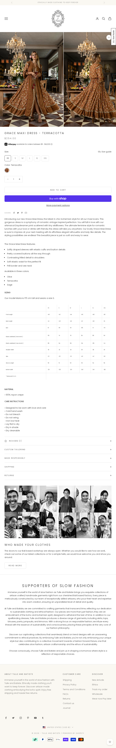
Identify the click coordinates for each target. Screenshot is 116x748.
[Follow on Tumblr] (42, 717)
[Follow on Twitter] (13, 717)
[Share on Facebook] (14, 213)
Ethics (95, 684)
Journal (66, 708)
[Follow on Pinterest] (28, 717)
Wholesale (97, 694)
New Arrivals (98, 680)
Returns (66, 698)
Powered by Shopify (73, 733)
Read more (15, 565)
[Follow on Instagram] (20, 717)
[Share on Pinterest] (22, 213)
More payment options (58, 205)
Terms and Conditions (74, 689)
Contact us (68, 703)
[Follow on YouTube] (35, 717)
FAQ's (65, 694)
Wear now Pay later (101, 698)
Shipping (67, 680)
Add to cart (58, 190)
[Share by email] (26, 213)
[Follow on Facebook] (6, 717)
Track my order (99, 689)
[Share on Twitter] (18, 213)
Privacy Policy (69, 684)
